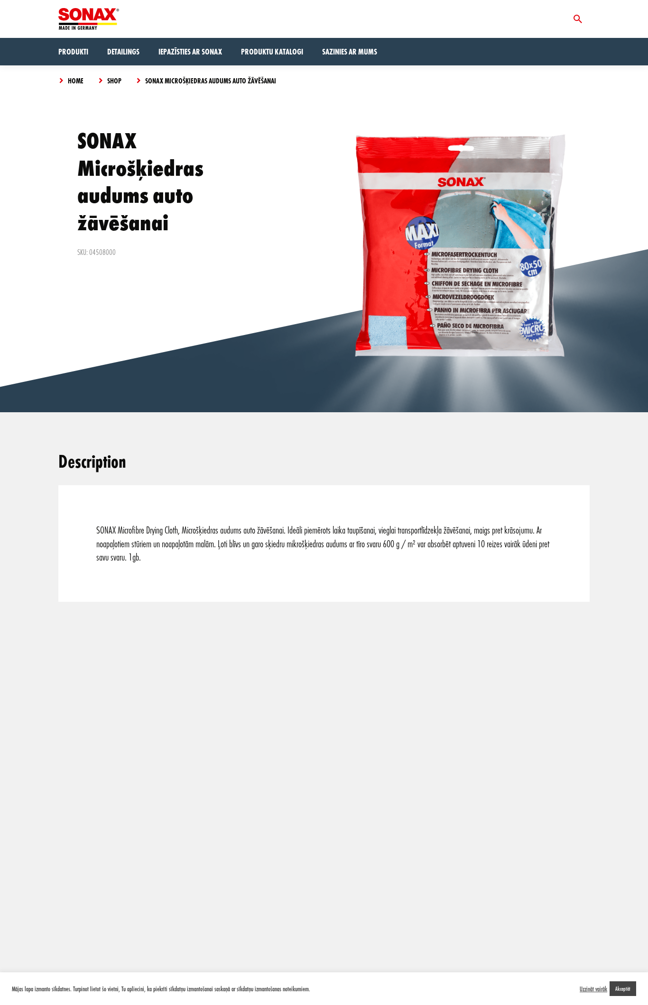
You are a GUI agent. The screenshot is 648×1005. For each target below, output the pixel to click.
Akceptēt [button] (622, 988)
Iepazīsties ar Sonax (190, 51)
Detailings (123, 51)
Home (75, 80)
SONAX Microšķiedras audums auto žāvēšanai (210, 80)
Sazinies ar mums (349, 51)
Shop (114, 80)
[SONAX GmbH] (88, 19)
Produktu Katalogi (272, 51)
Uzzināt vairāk (593, 989)
